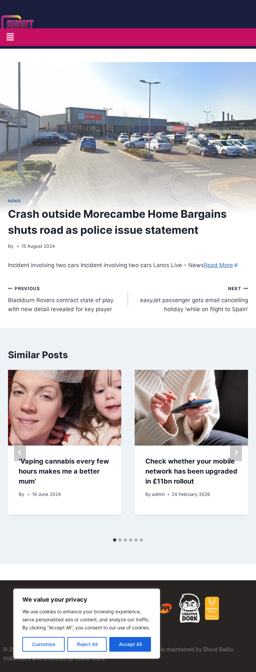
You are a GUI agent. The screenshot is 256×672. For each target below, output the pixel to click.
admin (158, 494)
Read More (218, 265)
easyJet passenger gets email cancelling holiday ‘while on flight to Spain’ (194, 299)
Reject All (87, 644)
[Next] (236, 452)
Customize (43, 644)
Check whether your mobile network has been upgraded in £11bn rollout (191, 471)
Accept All (130, 644)
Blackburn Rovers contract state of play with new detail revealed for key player (60, 299)
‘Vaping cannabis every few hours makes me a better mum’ (64, 471)
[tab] (114, 540)
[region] (86, 624)
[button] (10, 37)
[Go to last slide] (20, 452)
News (14, 200)
